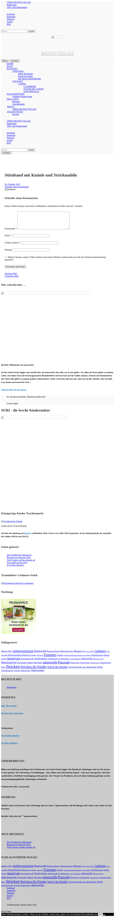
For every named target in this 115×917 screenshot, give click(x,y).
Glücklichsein (18, 104)
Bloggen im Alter (88, 651)
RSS (9, 24)
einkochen (39, 655)
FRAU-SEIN (13, 99)
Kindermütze (40, 658)
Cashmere (100, 651)
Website (8, 250)
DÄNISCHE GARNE (34, 89)
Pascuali (64, 662)
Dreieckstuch (14, 655)
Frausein (50, 655)
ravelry (10, 22)
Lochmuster (63, 659)
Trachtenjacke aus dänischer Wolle (85, 667)
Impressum (11, 5)
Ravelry (15, 114)
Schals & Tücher (25, 76)
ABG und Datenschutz (17, 7)
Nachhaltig (22, 662)
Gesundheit (86, 655)
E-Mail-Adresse (12, 242)
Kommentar (11, 228)
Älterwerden (37, 670)
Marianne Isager (98, 659)
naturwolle (50, 662)
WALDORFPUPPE (16, 94)
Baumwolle (40, 651)
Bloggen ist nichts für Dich (19, 557)
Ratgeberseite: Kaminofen (12, 713)
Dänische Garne (29, 655)
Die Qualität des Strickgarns (19, 555)
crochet (4, 655)
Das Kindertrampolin (10, 736)
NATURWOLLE (31, 91)
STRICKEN (18, 71)
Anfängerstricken (23, 651)
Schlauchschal (94, 663)
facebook (11, 14)
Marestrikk (87, 658)
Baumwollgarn (53, 651)
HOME (10, 63)
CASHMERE (30, 86)
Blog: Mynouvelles (9, 706)
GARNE (22, 84)
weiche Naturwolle (22, 670)
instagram (11, 16)
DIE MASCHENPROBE (29, 79)
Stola (3, 667)
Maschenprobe (9, 662)
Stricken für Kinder (33, 667)
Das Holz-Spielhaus (9, 743)
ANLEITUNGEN (15, 112)
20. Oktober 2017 (12, 184)
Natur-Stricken (34, 662)
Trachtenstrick (7, 670)
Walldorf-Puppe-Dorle (22, 96)
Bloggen (16, 101)
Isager (3, 659)
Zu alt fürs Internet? (15, 565)
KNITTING (12, 68)
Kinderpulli (53, 659)
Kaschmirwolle (27, 659)
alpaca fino (6, 651)
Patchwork (75, 662)
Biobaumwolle (66, 651)
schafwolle (84, 662)
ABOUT (11, 106)
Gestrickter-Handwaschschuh (73, 655)
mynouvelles (57, 53)
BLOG (10, 66)
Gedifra (60, 655)
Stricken (13, 666)
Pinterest (10, 19)
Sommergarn (105, 662)
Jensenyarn (13, 658)
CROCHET (17, 81)
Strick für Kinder (25, 74)
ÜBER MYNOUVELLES (19, 2)
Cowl (108, 651)
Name (8, 235)
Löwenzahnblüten (75, 659)
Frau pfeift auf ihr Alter (17, 562)
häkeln (106, 655)
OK (100, 914)
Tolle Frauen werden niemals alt (21, 560)
